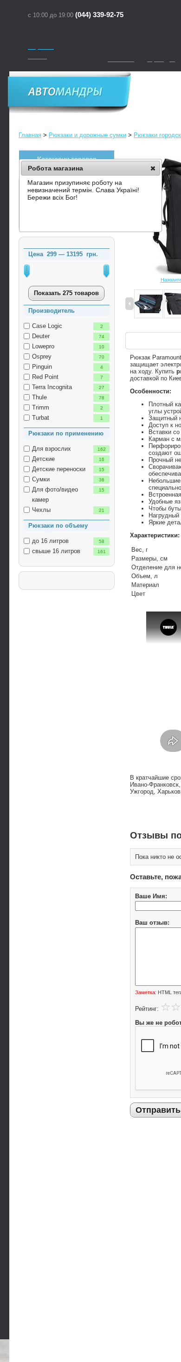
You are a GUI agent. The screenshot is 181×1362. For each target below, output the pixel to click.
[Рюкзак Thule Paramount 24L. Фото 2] (148, 305)
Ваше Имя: (151, 896)
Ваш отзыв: (152, 922)
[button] (153, 168)
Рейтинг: (147, 1008)
